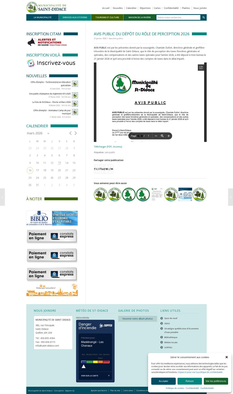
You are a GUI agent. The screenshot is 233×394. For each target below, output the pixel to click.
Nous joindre (200, 8)
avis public (110, 152)
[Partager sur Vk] (106, 169)
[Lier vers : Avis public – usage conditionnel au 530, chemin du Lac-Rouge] (171, 194)
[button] (226, 357)
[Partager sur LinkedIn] (103, 169)
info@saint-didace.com (47, 345)
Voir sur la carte (89, 376)
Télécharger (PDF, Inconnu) (108, 146)
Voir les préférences (216, 381)
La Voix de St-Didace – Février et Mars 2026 (51, 102)
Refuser (190, 381)
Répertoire (145, 8)
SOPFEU (168, 347)
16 (30, 170)
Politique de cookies (175, 388)
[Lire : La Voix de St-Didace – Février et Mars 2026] (75, 104)
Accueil (105, 8)
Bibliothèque (170, 337)
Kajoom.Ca (69, 390)
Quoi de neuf (170, 318)
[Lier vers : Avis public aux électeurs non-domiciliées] (115, 194)
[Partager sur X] (96, 169)
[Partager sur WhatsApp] (99, 169)
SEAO (167, 323)
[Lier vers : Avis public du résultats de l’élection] (157, 194)
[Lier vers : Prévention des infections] (185, 194)
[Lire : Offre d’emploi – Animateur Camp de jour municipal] (75, 112)
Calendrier (131, 8)
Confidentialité (192, 388)
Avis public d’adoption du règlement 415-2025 (50, 93)
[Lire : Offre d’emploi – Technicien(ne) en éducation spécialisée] (75, 84)
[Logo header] (46, 7)
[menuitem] (42, 17)
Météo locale (171, 342)
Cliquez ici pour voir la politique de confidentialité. (200, 372)
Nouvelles (118, 8)
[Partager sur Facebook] (94, 169)
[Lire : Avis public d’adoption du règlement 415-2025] (75, 95)
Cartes (157, 8)
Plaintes (186, 8)
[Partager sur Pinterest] (100, 169)
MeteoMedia (82, 317)
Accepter (163, 381)
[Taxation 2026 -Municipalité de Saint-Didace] (2, 197)
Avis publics (118, 38)
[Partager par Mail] (112, 169)
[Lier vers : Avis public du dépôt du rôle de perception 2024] (100, 194)
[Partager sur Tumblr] (104, 169)
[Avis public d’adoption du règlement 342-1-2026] (230, 197)
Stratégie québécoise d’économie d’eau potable (181, 330)
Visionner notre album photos (137, 318)
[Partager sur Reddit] (109, 169)
